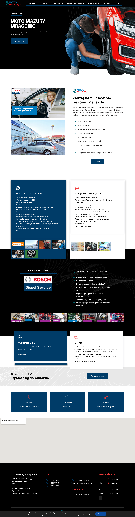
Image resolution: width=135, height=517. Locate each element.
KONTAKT (117, 3)
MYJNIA (107, 3)
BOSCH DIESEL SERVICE (75, 3)
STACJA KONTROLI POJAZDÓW (52, 3)
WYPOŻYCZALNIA (94, 3)
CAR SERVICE (32, 3)
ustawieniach (86, 515)
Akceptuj (100, 514)
